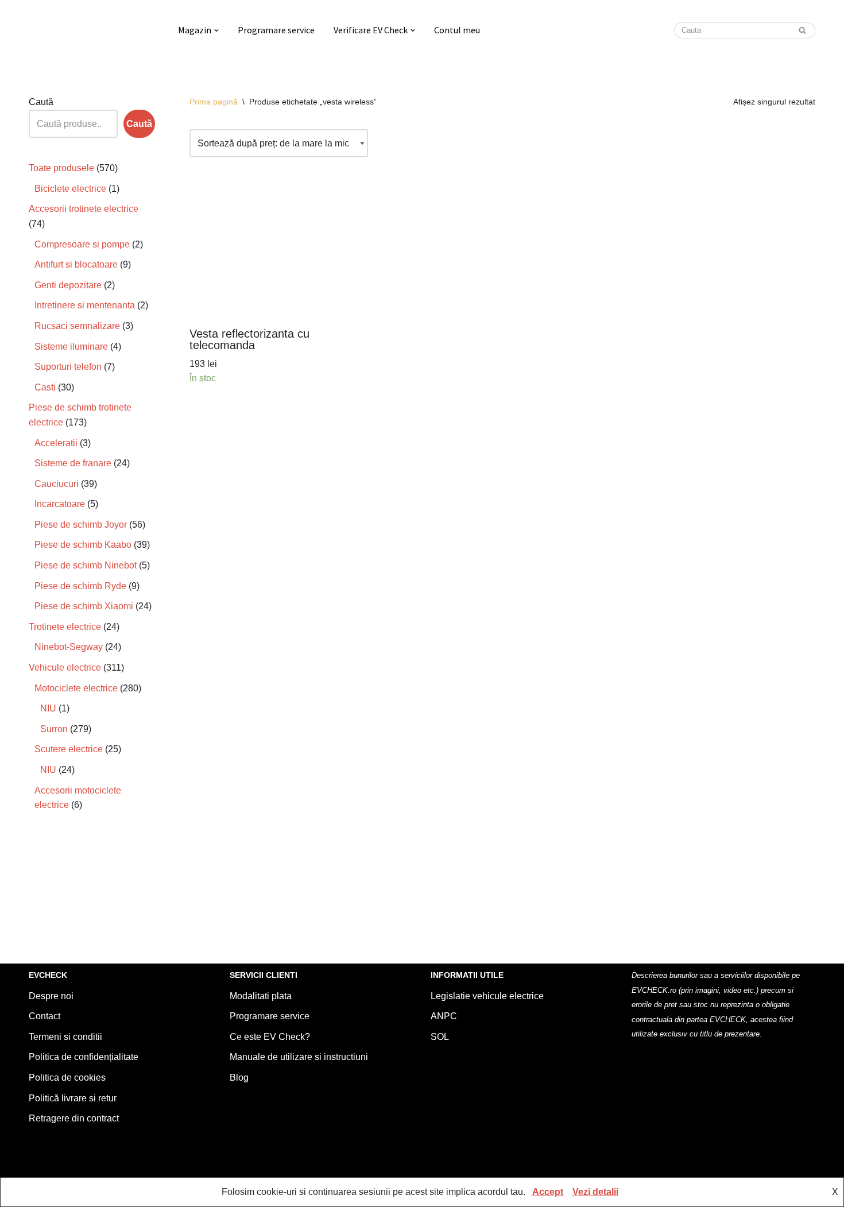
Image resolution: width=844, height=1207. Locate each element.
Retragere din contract (74, 1118)
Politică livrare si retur (73, 1098)
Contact (44, 1016)
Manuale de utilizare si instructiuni (299, 1057)
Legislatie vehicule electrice (487, 996)
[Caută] (802, 30)
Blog (239, 1077)
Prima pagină (213, 101)
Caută (41, 102)
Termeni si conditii (65, 1037)
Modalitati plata (261, 996)
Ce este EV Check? (270, 1037)
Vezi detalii (595, 1192)
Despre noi (51, 996)
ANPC (444, 1016)
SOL (440, 1037)
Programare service (276, 30)
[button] (216, 30)
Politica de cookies (67, 1077)
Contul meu (457, 30)
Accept (547, 1192)
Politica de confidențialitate (83, 1057)
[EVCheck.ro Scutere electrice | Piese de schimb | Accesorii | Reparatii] (93, 30)
